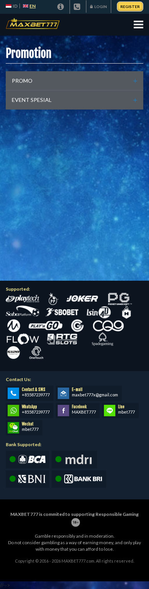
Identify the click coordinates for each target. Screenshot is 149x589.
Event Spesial (32, 100)
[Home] (33, 24)
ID (15, 6)
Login (100, 6)
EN (32, 6)
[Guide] (61, 7)
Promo (22, 80)
